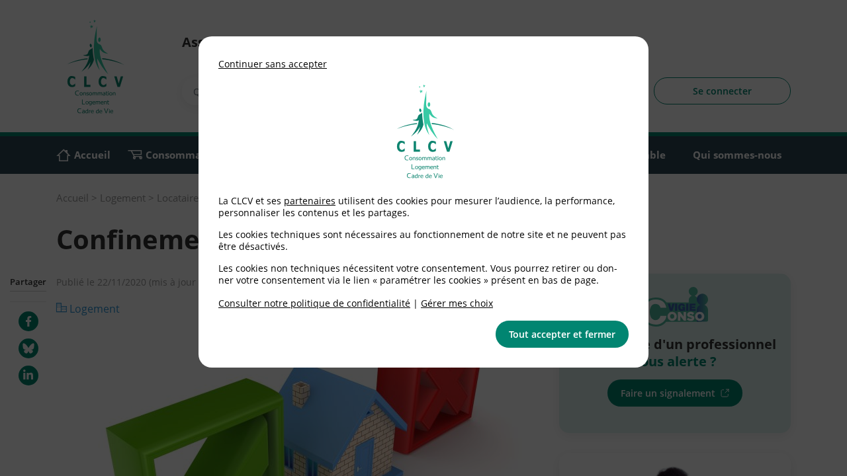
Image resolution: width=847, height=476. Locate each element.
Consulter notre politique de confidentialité (314, 303)
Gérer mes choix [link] (457, 303)
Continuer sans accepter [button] (272, 64)
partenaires (309, 200)
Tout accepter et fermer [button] (562, 334)
